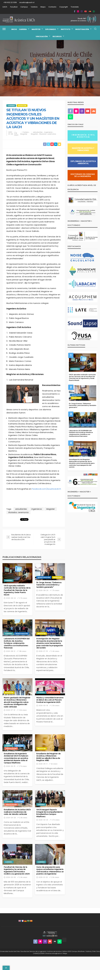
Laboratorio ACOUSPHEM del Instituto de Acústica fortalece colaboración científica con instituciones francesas (17, 643)
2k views (54, 764)
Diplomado (50, 29)
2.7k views (23, 598)
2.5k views (55, 705)
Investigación (82, 29)
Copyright (63, 7)
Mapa (42, 7)
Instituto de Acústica (54, 951)
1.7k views (55, 590)
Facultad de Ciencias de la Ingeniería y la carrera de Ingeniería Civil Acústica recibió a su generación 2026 (17, 870)
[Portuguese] (28, 921)
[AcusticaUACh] (18, 20)
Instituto (65, 29)
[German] (25, 921)
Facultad (13, 7)
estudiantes (38, 132)
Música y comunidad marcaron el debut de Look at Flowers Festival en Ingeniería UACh (50, 700)
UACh (4, 7)
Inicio (14, 29)
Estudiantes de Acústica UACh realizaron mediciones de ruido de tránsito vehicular (17, 812)
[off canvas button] (4, 29)
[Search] (95, 29)
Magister (22, 106)
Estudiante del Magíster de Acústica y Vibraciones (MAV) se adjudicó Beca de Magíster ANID (48, 757)
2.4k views (55, 651)
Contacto (52, 7)
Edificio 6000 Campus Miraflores (74, 951)
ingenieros (48, 132)
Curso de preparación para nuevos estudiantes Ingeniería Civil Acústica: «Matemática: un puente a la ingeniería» (50, 870)
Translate (75, 7)
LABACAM (19, 746)
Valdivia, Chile (90, 951)
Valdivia (34, 7)
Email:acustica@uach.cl (54, 953)
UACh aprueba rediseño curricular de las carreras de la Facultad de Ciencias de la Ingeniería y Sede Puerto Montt (17, 590)
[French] (22, 921)
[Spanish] (31, 921)
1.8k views (22, 651)
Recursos (57, 36)
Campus (24, 7)
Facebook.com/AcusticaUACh (46, 488)
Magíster (36, 29)
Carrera (23, 29)
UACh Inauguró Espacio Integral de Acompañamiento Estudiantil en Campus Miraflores (49, 813)
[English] (19, 921)
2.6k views (16, 134)
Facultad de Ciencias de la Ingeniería (33, 951)
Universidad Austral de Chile (10, 951)
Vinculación (42, 36)
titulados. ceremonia (47, 134)
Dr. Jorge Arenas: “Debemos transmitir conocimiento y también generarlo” (48, 584)
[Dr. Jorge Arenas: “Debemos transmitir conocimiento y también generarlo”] (50, 571)
